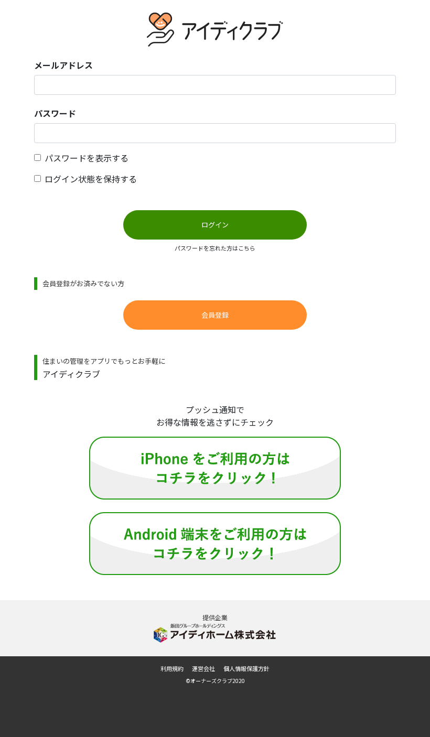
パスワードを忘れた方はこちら (215, 248)
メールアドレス (63, 65)
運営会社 (203, 668)
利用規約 (172, 668)
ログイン (215, 225)
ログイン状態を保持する (91, 178)
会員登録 (215, 315)
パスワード (55, 113)
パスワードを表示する (86, 157)
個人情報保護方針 (246, 668)
